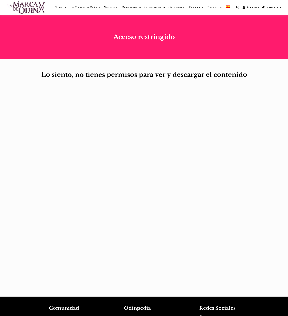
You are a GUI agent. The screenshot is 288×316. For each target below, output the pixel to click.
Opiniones (176, 7)
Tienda (60, 7)
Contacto (214, 7)
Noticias (111, 7)
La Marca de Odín (84, 7)
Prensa (194, 7)
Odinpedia (130, 7)
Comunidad (153, 7)
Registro (273, 7)
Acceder (252, 7)
